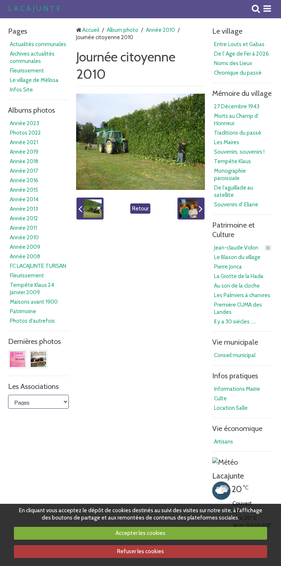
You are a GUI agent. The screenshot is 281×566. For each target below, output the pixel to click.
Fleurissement (27, 70)
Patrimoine (23, 311)
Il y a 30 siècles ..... (235, 321)
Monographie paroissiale (230, 174)
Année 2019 (24, 152)
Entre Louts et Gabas (239, 44)
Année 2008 (25, 256)
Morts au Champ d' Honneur (236, 120)
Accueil (90, 30)
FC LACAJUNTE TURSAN (38, 266)
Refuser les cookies (140, 551)
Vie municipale (235, 342)
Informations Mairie (237, 389)
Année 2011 (23, 228)
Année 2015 (24, 190)
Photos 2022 (25, 133)
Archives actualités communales (32, 57)
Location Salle (231, 408)
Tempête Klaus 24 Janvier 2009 (32, 289)
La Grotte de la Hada (238, 276)
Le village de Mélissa (34, 80)
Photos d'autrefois (32, 321)
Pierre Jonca (228, 266)
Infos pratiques (235, 375)
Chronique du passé (238, 73)
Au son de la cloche (237, 285)
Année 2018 (24, 161)
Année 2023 (24, 123)
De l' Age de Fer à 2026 (241, 53)
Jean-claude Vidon (241, 247)
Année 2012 (24, 218)
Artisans (223, 441)
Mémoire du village (241, 93)
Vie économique (237, 428)
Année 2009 (25, 247)
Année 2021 (24, 142)
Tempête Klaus (232, 161)
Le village (227, 31)
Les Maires (226, 142)
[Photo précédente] (90, 209)
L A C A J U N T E (34, 9)
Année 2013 (24, 209)
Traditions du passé (237, 133)
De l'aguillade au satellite (233, 191)
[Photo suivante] (191, 209)
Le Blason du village (237, 257)
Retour (140, 208)
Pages (17, 31)
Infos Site (21, 89)
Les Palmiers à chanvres (242, 295)
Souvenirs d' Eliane (236, 204)
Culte (220, 398)
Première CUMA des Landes (238, 308)
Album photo (122, 30)
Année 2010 (24, 237)
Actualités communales (38, 44)
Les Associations (33, 386)
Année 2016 (24, 180)
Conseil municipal (234, 355)
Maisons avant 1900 (34, 302)
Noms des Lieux (233, 63)
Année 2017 (24, 171)
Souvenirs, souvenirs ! (239, 152)
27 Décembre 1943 (236, 106)
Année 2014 (24, 199)
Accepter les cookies (140, 533)
